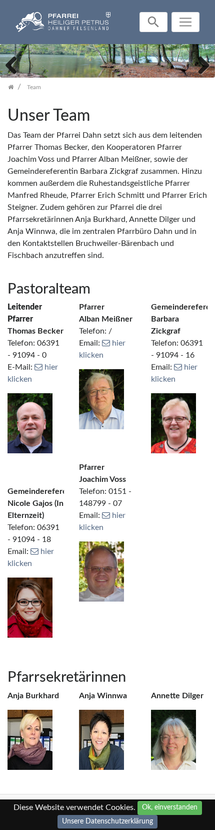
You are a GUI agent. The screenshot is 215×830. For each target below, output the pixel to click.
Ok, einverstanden (170, 807)
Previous (15, 64)
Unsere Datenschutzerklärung (107, 821)
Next (200, 64)
